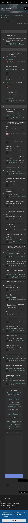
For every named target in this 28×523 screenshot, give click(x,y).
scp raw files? (9, 326)
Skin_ (8, 287)
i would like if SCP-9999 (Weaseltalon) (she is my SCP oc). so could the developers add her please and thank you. (15, 124)
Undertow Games (6, 2)
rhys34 (15, 173)
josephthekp (10, 297)
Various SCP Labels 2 (11, 261)
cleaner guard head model (13, 294)
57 (10, 94)
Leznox (8, 227)
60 (17, 94)
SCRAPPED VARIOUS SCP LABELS (14, 365)
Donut (8, 347)
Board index (7, 15)
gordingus (9, 150)
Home (1, 15)
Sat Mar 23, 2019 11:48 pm (17, 384)
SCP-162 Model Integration (12, 146)
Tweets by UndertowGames (14, 433)
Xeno (15, 340)
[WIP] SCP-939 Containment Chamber (15, 281)
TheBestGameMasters (12, 380)
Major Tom (16, 229)
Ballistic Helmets (10, 201)
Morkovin (16, 117)
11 (16, 285)
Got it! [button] (14, 520)
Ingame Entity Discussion (12, 35)
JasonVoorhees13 (11, 160)
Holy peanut (16, 256)
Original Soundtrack (11, 138)
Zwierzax (16, 100)
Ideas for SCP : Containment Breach (14, 270)
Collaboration (5, 8)
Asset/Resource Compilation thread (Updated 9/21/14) (15, 110)
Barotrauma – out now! (11, 66)
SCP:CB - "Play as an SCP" (12, 335)
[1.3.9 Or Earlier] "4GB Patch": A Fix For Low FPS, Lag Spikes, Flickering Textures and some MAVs (15, 248)
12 (18, 285)
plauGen (9, 319)
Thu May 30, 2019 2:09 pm (20, 44)
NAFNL (8, 139)
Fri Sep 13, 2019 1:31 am (17, 277)
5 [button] (18, 20)
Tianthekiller (10, 338)
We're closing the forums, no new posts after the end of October (15, 53)
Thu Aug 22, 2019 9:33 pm (17, 289)
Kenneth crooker (11, 358)
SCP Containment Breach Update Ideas (15, 157)
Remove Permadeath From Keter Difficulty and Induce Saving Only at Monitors (15, 211)
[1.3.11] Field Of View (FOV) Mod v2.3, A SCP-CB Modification (15, 304)
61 (19, 94)
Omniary (9, 115)
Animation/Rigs (10, 318)
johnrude (16, 72)
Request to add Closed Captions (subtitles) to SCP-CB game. (14, 406)
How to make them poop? (14, 426)
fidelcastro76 (16, 133)
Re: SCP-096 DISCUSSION (14, 43)
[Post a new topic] (26, 8)
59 (15, 94)
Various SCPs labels (11, 167)
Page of (19, 23)
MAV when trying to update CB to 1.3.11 (14, 421)
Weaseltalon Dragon (11, 129)
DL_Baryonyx (10, 171)
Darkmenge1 (10, 263)
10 (14, 285)
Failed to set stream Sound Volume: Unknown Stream (14, 393)
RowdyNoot (9, 239)
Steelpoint (16, 61)
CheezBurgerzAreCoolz (19, 276)
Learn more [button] (5, 516)
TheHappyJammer (11, 253)
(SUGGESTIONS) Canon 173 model (14, 354)
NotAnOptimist (12, 44)
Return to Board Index (6, 492)
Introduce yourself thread (12, 91)
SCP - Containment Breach (17, 15)
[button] (25, 20)
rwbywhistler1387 (17, 162)
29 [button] (22, 20)
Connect (8, 475)
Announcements (9, 59)
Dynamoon (9, 58)
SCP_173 (15, 241)
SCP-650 (8, 345)
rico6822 (9, 183)
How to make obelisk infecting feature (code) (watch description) (14, 399)
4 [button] (15, 20)
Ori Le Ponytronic (11, 274)
